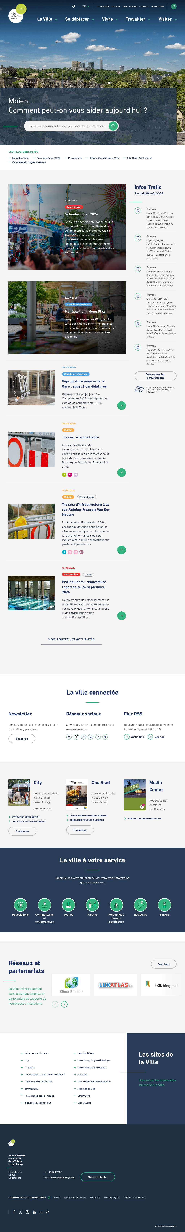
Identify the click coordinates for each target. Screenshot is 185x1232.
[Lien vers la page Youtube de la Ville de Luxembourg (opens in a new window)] (90, 737)
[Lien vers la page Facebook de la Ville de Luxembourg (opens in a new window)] (69, 737)
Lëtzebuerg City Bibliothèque (94, 1060)
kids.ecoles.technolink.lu (38, 1102)
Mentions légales (112, 1197)
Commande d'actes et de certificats (45, 1074)
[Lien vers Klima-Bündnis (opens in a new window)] (71, 985)
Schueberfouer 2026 (48, 158)
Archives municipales (37, 1053)
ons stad (82, 1074)
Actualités (103, 6)
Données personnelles (134, 1197)
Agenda (116, 6)
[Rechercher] (113, 126)
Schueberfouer (20, 158)
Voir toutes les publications (144, 818)
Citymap (29, 1067)
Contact (144, 6)
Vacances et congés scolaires (29, 162)
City (27, 1060)
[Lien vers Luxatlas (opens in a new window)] (115, 985)
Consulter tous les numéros (29, 821)
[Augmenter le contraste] (74, 6)
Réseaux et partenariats (75, 1197)
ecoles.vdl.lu (31, 1088)
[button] (174, 6)
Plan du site (94, 1197)
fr (84, 6)
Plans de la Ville (87, 1088)
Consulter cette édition (26, 817)
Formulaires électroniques (39, 1095)
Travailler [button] (136, 19)
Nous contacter (98, 1177)
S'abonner (22, 831)
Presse (56, 1197)
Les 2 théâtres (86, 1053)
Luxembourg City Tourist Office (27, 1197)
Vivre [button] (108, 19)
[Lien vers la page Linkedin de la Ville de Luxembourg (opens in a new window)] (98, 737)
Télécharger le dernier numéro (88, 815)
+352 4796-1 (55, 1172)
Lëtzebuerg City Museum (92, 1067)
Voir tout (163, 964)
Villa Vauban (85, 1102)
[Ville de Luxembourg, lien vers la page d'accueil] (17, 22)
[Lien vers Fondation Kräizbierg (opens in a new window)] (162, 985)
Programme (75, 158)
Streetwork (84, 1095)
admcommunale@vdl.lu (63, 1177)
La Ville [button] (45, 19)
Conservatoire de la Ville (38, 1081)
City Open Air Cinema (139, 158)
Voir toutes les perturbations (155, 376)
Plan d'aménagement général (94, 1081)
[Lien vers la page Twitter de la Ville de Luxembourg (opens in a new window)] (76, 737)
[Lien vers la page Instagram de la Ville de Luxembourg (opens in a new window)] (83, 737)
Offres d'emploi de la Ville (104, 158)
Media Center (130, 6)
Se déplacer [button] (77, 19)
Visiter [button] (165, 19)
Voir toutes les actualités (71, 639)
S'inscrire (22, 738)
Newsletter (157, 6)
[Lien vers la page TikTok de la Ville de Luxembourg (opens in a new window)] (105, 737)
